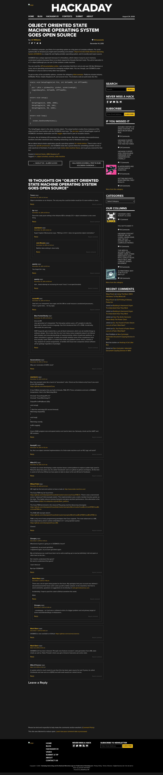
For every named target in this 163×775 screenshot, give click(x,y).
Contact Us (52, 760)
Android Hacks (40, 154)
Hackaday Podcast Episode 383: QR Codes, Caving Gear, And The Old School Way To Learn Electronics (126, 238)
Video (49, 752)
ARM (48, 154)
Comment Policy (88, 728)
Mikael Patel (34, 484)
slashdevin (38, 228)
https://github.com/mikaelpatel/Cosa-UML (44, 523)
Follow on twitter (110, 101)
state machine (60, 157)
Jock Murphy (41, 243)
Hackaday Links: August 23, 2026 (124, 215)
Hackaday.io (52, 16)
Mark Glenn (36, 578)
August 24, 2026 (129, 17)
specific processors (43, 146)
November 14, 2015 (97, 44)
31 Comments (125, 174)
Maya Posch (110, 294)
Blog (40, 16)
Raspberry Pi (54, 154)
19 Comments (99, 40)
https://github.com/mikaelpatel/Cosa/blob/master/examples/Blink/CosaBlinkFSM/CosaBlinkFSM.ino (63, 515)
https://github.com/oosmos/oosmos (67, 634)
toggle (60, 133)
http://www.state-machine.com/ (75, 489)
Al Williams (36, 40)
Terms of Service (107, 766)
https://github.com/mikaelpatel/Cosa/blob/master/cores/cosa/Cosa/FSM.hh (55, 495)
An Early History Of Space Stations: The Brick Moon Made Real (126, 130)
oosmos (51, 157)
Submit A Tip (52, 755)
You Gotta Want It (125, 226)
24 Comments (125, 148)
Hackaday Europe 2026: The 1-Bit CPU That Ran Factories (126, 142)
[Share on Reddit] (37, 43)
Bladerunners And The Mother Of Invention (126, 168)
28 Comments (125, 278)
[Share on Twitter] (32, 43)
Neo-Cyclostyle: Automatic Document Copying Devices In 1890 (120, 336)
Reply (32, 204)
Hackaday (81, 8)
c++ (35, 157)
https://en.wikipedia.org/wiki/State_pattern (54, 501)
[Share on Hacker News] (35, 43)
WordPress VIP (85, 769)
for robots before (81, 143)
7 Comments (124, 163)
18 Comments (125, 230)
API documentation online (49, 66)
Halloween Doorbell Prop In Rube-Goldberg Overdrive (86, 164)
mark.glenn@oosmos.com (80, 588)
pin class (76, 131)
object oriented (42, 157)
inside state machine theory (70, 148)
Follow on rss (117, 101)
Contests (67, 16)
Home (31, 16)
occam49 (35, 299)
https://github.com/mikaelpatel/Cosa (42, 386)
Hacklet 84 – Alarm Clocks (45, 163)
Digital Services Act (118, 766)
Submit (79, 16)
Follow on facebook (107, 101)
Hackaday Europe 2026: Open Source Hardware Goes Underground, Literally (125, 155)
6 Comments (124, 246)
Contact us (120, 101)
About (90, 16)
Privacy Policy (98, 766)
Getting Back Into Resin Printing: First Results (126, 180)
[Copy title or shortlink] (40, 43)
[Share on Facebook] (29, 43)
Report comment (97, 204)
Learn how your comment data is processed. (71, 731)
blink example (78, 75)
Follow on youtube (114, 101)
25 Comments (125, 186)
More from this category (114, 189)
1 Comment (124, 220)
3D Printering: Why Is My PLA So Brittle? (125, 273)
